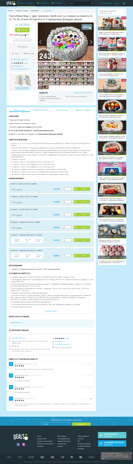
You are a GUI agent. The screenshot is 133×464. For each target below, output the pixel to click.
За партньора (62, 110)
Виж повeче (111, 435)
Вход (117, 3)
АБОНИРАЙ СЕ (81, 424)
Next (91, 41)
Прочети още (50, 311)
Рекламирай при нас (63, 439)
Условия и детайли (40, 110)
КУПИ (84, 189)
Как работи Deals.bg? (84, 446)
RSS (79, 441)
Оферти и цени (19, 110)
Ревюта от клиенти (83, 110)
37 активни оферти (20, 69)
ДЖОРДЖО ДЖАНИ (20, 59)
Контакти (60, 446)
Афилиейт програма (63, 441)
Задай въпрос (16, 322)
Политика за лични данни (45, 444)
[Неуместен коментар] (91, 364)
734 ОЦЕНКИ (17, 66)
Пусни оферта (61, 436)
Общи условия (41, 439)
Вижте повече (109, 458)
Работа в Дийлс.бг (83, 436)
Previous (40, 41)
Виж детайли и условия (82, 93)
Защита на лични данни (44, 441)
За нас (39, 436)
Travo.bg (80, 439)
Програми (81, 449)
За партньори (61, 444)
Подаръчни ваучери (84, 444)
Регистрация (106, 3)
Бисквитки (40, 446)
